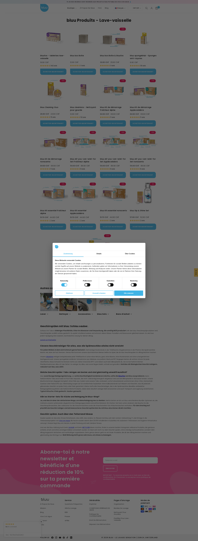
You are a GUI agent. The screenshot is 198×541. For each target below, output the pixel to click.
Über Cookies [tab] (130, 254)
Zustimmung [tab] (68, 254)
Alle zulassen (128, 293)
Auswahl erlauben (99, 293)
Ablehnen (69, 293)
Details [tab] (99, 254)
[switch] (87, 284)
